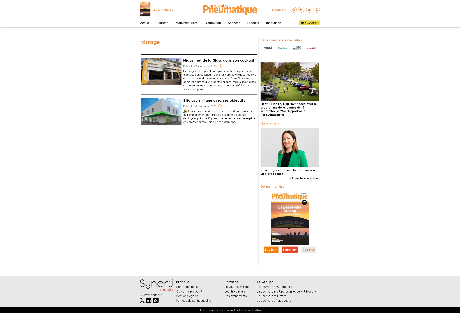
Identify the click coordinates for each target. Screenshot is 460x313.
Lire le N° (271, 249)
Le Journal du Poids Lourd (274, 300)
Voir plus (308, 249)
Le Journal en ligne (237, 287)
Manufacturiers (186, 23)
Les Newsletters (235, 291)
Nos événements (236, 296)
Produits (253, 23)
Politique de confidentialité (193, 300)
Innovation (273, 23)
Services (234, 23)
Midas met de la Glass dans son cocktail (218, 60)
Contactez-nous (187, 287)
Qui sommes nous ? (189, 291)
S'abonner (290, 249)
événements (279, 9)
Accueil (145, 23)
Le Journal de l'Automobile (274, 287)
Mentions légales (187, 296)
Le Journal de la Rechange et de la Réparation (288, 291)
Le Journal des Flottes (271, 296)
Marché (162, 23)
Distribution (213, 23)
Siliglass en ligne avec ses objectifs (214, 100)
